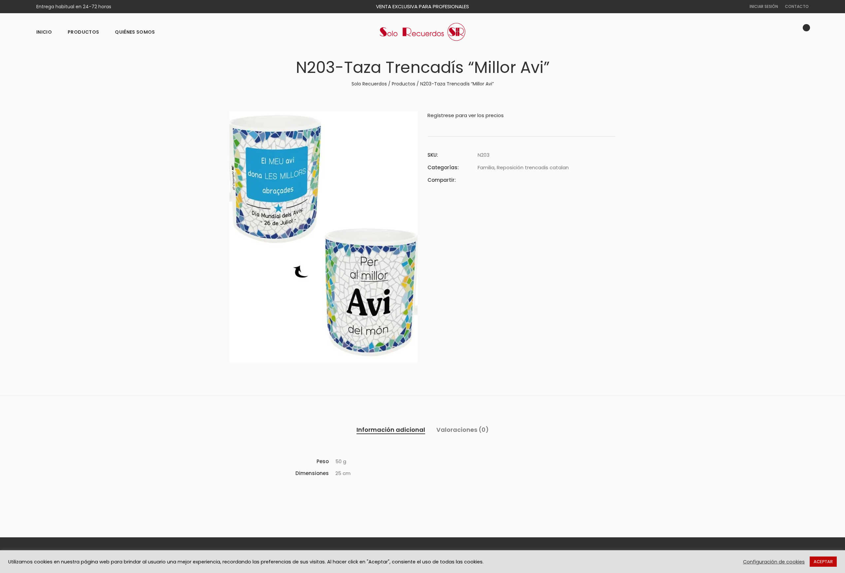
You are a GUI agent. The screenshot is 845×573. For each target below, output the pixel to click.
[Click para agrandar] (408, 120)
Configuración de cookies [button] (774, 562)
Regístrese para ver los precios (465, 115)
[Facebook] (480, 179)
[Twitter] (491, 179)
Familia (486, 167)
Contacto (797, 6)
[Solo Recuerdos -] (422, 32)
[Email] (515, 179)
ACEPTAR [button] (823, 561)
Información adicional (390, 430)
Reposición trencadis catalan (533, 167)
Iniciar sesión (764, 6)
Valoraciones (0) (462, 430)
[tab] (391, 430)
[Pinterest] (503, 179)
